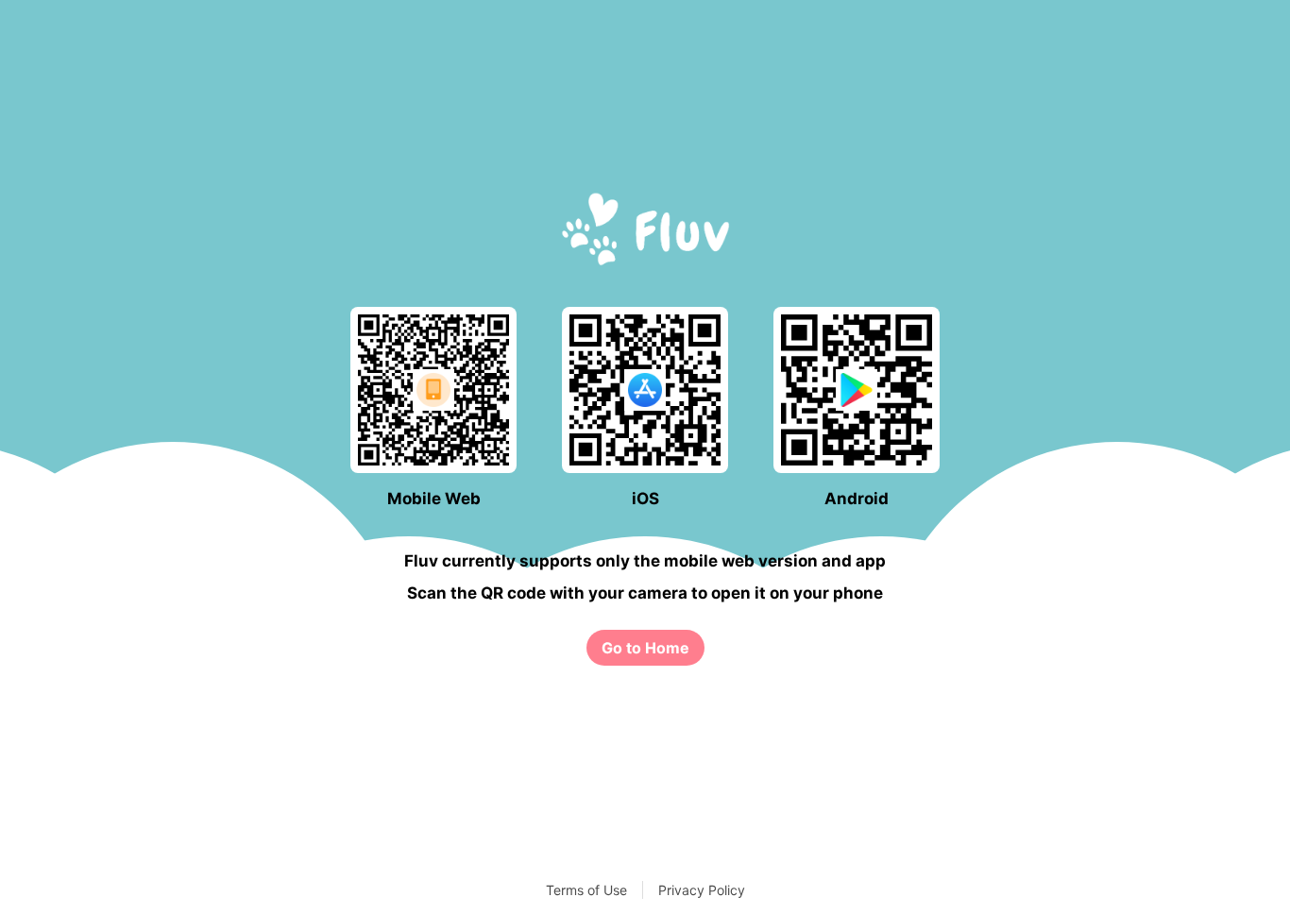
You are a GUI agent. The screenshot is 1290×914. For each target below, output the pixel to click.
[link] (645, 648)
